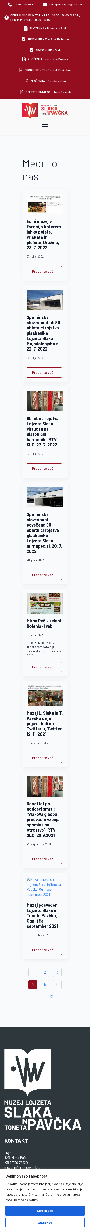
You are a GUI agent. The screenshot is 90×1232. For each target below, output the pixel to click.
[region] (45, 1200)
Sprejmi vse (45, 1210)
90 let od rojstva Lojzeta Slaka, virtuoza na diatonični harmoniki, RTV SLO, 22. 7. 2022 (43, 431)
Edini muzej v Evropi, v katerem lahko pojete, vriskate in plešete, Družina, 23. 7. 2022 (44, 234)
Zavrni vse (45, 1222)
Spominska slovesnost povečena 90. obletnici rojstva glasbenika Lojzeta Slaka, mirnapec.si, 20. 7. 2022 (44, 533)
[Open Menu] (45, 126)
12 (51, 996)
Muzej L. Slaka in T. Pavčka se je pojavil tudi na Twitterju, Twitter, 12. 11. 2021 (45, 723)
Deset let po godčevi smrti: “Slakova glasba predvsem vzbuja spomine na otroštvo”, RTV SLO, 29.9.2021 (43, 819)
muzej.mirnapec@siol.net (23, 1167)
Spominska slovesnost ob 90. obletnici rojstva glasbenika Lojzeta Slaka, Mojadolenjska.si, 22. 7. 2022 (44, 333)
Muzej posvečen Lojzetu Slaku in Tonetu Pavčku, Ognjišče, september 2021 (42, 915)
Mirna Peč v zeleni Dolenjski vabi (44, 623)
